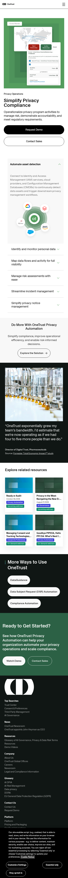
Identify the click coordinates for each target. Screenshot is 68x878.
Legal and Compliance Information (21, 772)
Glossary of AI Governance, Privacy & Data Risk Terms (31, 740)
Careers (8, 765)
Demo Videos (11, 747)
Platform (8, 821)
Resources (9, 744)
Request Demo (11, 810)
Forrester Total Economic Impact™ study (33, 453)
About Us (8, 758)
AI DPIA (8, 782)
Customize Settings (17, 865)
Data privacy (10, 789)
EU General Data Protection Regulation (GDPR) (27, 796)
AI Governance (11, 715)
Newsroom (9, 768)
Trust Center (10, 705)
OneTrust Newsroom (14, 726)
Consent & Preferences (15, 708)
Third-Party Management (16, 712)
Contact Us (9, 807)
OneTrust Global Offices (16, 761)
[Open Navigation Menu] (64, 4)
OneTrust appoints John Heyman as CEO (24, 729)
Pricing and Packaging (15, 824)
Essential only (52, 865)
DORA (7, 793)
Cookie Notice (27, 857)
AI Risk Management (14, 786)
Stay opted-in (15, 873)
